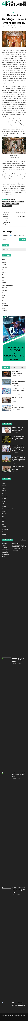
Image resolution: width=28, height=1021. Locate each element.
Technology (5, 305)
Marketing (4, 287)
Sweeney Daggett (18, 26)
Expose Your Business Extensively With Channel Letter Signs (18, 381)
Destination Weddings (7, 201)
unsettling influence (7, 205)
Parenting (4, 290)
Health (4, 282)
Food (3, 277)
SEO (3, 298)
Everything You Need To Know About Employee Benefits (18, 660)
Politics (4, 295)
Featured (4, 272)
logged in (11, 235)
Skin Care (4, 300)
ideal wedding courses (19, 201)
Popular (6, 367)
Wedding (14, 12)
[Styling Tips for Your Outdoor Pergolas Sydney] (6, 376)
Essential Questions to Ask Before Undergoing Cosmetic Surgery (19, 429)
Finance (4, 275)
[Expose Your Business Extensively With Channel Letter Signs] (6, 385)
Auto (3, 259)
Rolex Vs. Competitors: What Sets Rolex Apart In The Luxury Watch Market (18, 1004)
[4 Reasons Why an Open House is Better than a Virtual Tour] (6, 472)
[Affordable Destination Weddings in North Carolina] (6, 402)
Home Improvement (7, 285)
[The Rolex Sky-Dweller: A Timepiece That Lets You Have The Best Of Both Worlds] (6, 888)
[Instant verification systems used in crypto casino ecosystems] (6, 442)
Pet (3, 293)
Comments (14, 367)
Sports (4, 303)
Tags (22, 367)
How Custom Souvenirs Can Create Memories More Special (19, 774)
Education (4, 267)
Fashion (4, 270)
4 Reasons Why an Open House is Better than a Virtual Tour (18, 468)
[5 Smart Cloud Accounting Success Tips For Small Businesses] (6, 393)
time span (16, 203)
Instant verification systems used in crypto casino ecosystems (19, 438)
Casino (4, 264)
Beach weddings (11, 199)
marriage (4, 203)
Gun (3, 280)
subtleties (10, 203)
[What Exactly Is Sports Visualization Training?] (6, 410)
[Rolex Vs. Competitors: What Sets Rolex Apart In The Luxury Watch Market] (6, 1003)
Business (4, 262)
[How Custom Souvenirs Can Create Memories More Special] (6, 773)
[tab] (6, 367)
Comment (14, 27)
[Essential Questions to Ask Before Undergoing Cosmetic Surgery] (6, 433)
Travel (3, 308)
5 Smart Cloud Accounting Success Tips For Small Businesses (18, 390)
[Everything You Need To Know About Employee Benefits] (6, 658)
